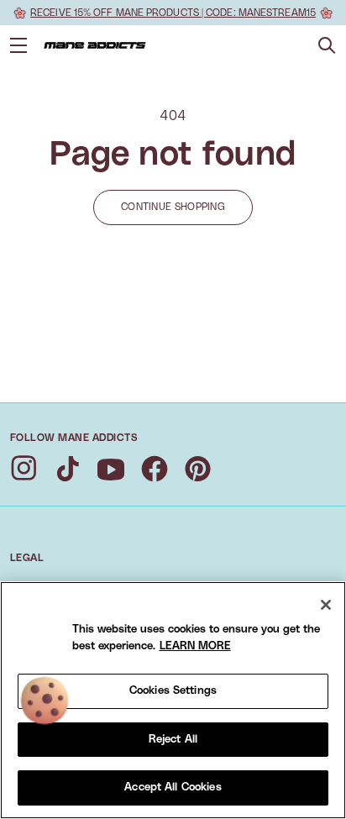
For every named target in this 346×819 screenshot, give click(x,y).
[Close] (325, 604)
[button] (327, 46)
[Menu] (18, 45)
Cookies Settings (173, 690)
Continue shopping (173, 207)
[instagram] (23, 468)
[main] (173, 700)
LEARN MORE (195, 646)
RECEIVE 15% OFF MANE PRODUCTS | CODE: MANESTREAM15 (173, 13)
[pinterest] (198, 468)
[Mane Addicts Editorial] (94, 45)
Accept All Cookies (172, 787)
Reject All (173, 739)
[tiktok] (67, 468)
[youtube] (110, 468)
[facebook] (154, 468)
